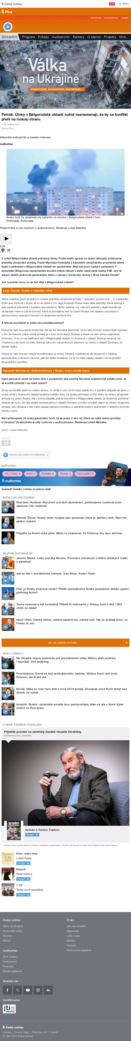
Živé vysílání (84, 473)
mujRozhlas (8, 465)
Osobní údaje (22, 1032)
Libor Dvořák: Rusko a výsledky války (28, 290)
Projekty (110, 37)
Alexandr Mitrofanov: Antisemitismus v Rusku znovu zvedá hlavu (46, 370)
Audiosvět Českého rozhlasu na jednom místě (26, 489)
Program (96, 18)
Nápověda (73, 931)
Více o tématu (13, 653)
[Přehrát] (6, 238)
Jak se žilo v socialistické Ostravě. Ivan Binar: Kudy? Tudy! (55, 573)
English (54, 1032)
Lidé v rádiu (74, 935)
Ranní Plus (8, 128)
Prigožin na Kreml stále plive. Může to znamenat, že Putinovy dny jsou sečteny (69, 533)
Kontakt (71, 945)
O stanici (94, 37)
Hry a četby (11, 473)
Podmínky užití (39, 1032)
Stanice (7, 935)
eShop (7, 940)
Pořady (43, 37)
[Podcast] (3, 250)
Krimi (29, 473)
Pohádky (46, 473)
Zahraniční (9, 37)
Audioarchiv (111, 18)
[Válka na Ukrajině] (65, 74)
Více (124, 37)
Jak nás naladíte (76, 926)
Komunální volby (13, 931)
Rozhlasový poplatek (79, 950)
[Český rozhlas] (12, 4)
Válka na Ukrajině (13, 926)
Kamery (125, 18)
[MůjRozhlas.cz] (6, 144)
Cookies (7, 1032)
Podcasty (8, 966)
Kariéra (71, 940)
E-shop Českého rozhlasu (22, 724)
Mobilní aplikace (12, 971)
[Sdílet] (9, 250)
